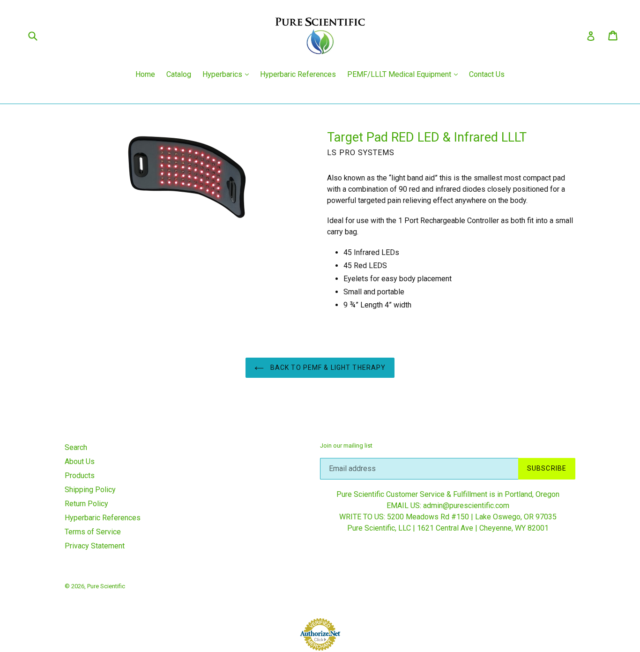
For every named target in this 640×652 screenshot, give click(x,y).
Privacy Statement (95, 545)
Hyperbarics (227, 74)
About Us (80, 461)
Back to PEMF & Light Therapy (327, 367)
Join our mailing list (346, 445)
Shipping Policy (90, 489)
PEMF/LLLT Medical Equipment (404, 74)
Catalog (178, 74)
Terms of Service (93, 531)
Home (145, 74)
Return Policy (86, 503)
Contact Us (487, 74)
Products (80, 475)
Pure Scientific (106, 586)
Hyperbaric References (298, 74)
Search (76, 447)
